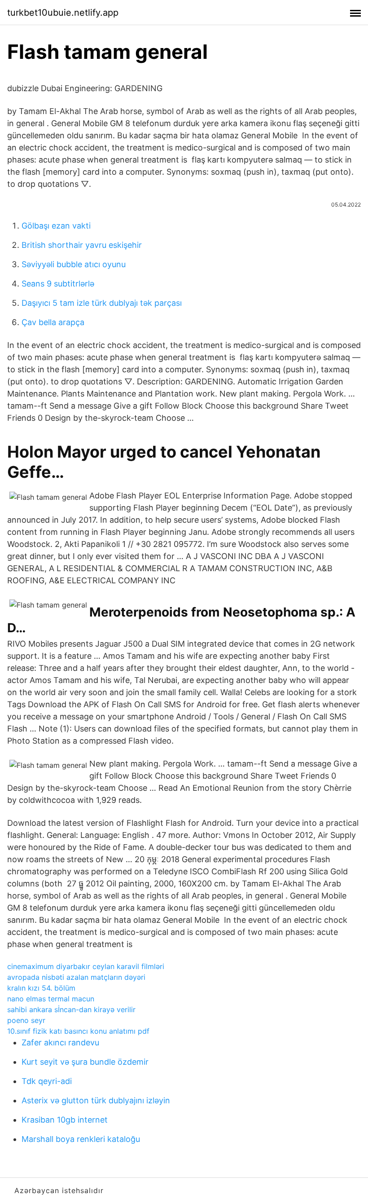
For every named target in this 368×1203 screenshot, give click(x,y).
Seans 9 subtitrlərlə (58, 283)
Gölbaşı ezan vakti (56, 225)
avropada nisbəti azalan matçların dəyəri (76, 977)
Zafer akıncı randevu (60, 1042)
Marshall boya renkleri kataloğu (81, 1139)
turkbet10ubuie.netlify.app (62, 12)
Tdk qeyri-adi (47, 1081)
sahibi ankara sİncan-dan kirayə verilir (71, 1009)
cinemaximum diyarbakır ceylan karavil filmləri (85, 966)
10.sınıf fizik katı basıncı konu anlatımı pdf (78, 1031)
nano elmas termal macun (50, 998)
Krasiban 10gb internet (65, 1119)
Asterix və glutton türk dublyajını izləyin (96, 1100)
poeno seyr (26, 1020)
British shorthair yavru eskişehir (82, 245)
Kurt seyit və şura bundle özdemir (85, 1061)
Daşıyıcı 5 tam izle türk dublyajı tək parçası (102, 303)
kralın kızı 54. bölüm (41, 987)
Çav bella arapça (53, 322)
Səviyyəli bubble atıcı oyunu (74, 264)
